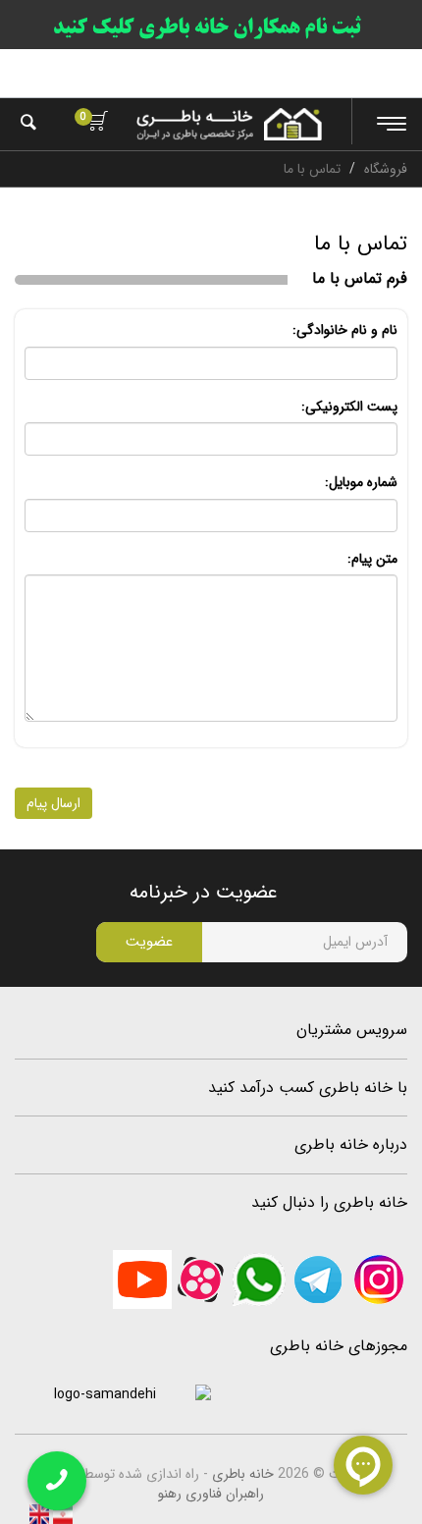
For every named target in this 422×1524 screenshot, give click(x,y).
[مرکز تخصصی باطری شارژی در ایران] (229, 124)
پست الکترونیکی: (349, 406)
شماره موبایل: (361, 482)
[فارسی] (61, 1513)
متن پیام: (372, 559)
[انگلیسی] (39, 1513)
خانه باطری (243, 1474)
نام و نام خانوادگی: (344, 330)
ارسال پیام (53, 803)
